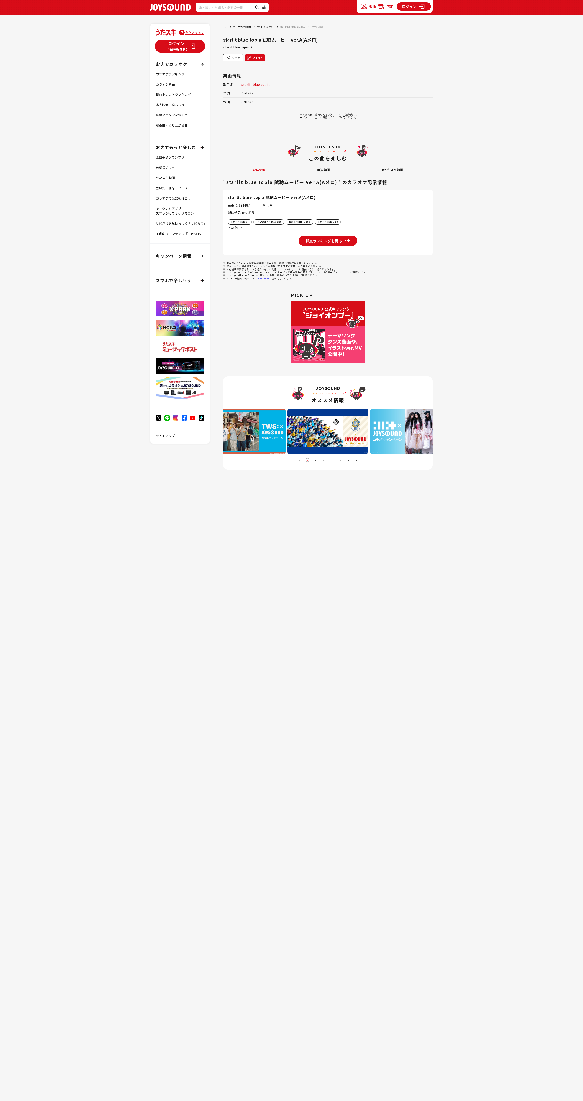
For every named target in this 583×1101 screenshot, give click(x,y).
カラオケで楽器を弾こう (173, 198)
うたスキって (194, 32)
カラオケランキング (170, 74)
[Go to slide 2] (307, 460)
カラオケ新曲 (165, 84)
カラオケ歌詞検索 (242, 26)
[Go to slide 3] (315, 460)
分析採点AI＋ (165, 167)
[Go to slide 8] (356, 460)
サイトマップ (165, 435)
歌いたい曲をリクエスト (173, 188)
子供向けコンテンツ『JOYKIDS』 (180, 233)
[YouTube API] (263, 278)
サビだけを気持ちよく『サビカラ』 (181, 223)
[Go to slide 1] (299, 460)
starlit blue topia (266, 26)
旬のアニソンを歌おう (172, 115)
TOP (225, 26)
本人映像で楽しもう (170, 104)
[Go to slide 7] (348, 460)
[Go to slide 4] (323, 460)
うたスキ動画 (165, 177)
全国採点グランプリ (170, 157)
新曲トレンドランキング (173, 94)
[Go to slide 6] (340, 460)
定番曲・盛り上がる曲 (172, 125)
